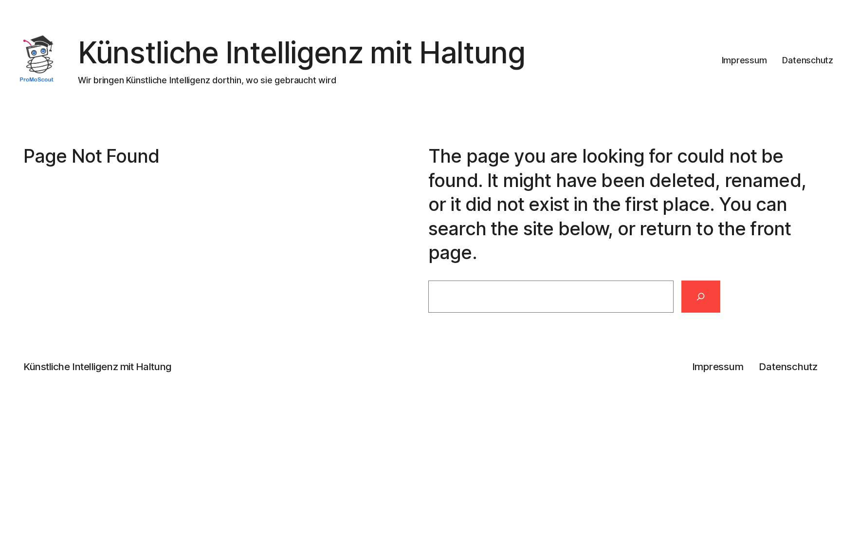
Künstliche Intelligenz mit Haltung (301, 53)
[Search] (700, 297)
